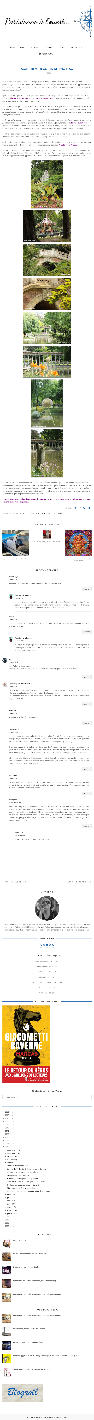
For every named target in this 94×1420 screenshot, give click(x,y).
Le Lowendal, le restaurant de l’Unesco (29, 1329)
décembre (11, 1150)
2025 (7, 1115)
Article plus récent (15, 882)
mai (9, 1201)
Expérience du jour (36, 514)
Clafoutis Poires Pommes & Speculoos (22, 1172)
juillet (9, 1194)
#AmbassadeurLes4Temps (45, 961)
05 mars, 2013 (20, 835)
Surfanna (13, 775)
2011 (7, 1216)
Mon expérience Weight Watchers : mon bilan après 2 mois (37, 1294)
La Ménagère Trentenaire (20, 683)
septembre (11, 1159)
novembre (11, 1153)
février (10, 1210)
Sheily (11, 616)
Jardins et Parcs (45, 977)
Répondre (86, 589)
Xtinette (12, 710)
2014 (7, 1140)
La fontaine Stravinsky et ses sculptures (30, 1253)
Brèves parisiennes (45, 966)
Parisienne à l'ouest (23, 595)
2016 (7, 1134)
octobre (10, 1156)
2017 (7, 1131)
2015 (7, 1137)
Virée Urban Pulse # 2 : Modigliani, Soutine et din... (27, 1182)
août (9, 1162)
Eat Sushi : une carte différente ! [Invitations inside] (34, 1280)
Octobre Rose (45, 988)
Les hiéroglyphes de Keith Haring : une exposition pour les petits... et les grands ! (46, 1356)
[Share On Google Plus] (85, 508)
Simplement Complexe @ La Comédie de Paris (31, 1369)
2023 (7, 1118)
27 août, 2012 (13, 732)
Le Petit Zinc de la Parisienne (44, 982)
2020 (7, 1121)
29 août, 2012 (13, 778)
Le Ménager (14, 729)
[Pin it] (89, 508)
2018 (7, 1128)
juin (9, 1197)
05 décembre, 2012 (15, 803)
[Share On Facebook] (80, 508)
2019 (7, 1124)
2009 (7, 1223)
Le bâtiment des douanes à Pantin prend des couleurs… (29, 1191)
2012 (7, 1147)
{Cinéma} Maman (20, 1240)
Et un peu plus (17, 514)
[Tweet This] (75, 508)
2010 (7, 1220)
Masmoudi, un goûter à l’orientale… (21, 1188)
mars (9, 1207)
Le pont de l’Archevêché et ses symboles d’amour (26, 1169)
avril (9, 1204)
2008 (7, 1226)
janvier (10, 1213)
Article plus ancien (79, 882)
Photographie (55, 514)
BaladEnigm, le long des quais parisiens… (23, 1178)
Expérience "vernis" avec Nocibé (26, 1267)
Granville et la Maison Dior (17, 1166)
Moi (10, 659)
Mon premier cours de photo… (19, 1175)
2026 (7, 1112)
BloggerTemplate (61, 1417)
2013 (7, 1143)
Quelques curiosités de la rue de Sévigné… (23, 1185)
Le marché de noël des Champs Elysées (28, 1342)
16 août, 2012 (13, 579)
